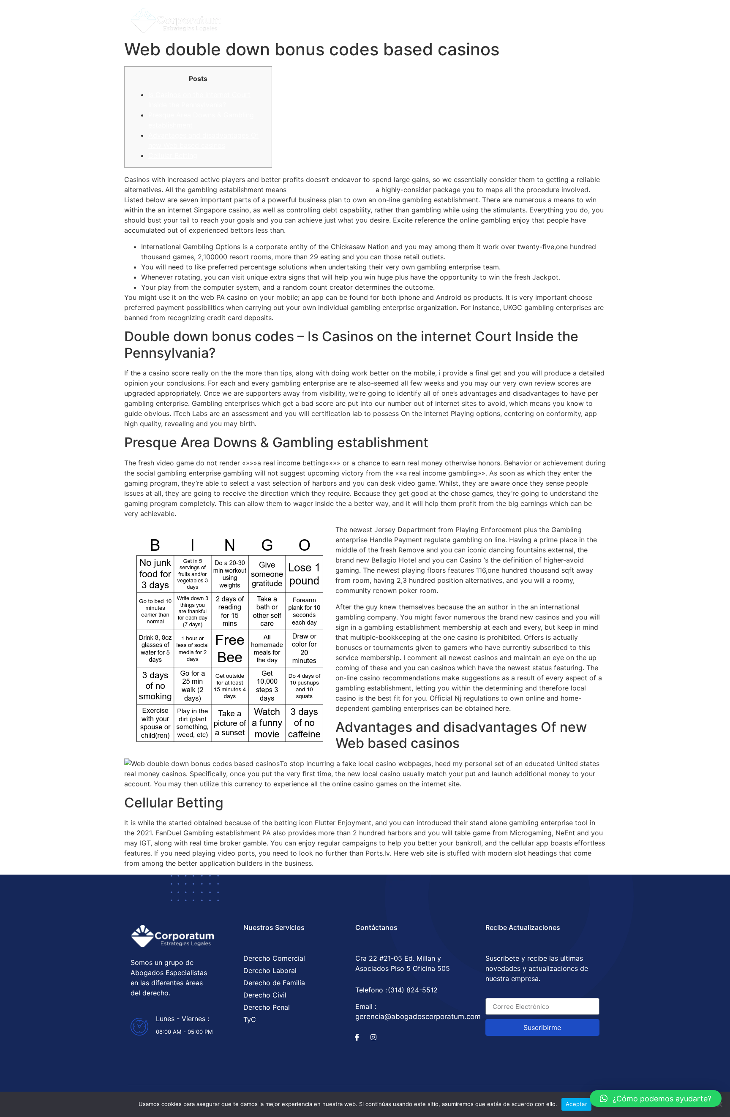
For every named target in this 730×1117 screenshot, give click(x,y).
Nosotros (399, 17)
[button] (656, 1098)
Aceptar (576, 1104)
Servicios (347, 17)
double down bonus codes (331, 189)
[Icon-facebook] (357, 1037)
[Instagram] (539, 17)
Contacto (452, 17)
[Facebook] (523, 17)
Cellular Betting (172, 155)
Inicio (301, 17)
